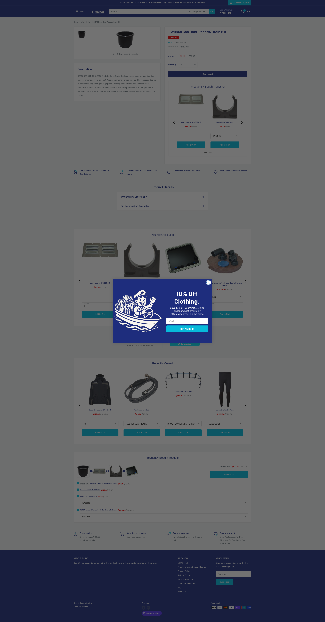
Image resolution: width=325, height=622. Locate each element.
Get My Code (187, 328)
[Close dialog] (209, 282)
